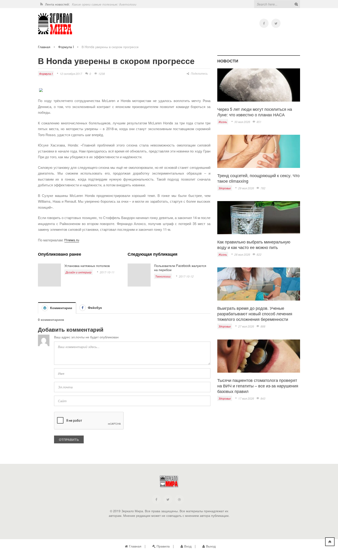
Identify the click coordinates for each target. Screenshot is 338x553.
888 (263, 326)
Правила (163, 546)
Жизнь (222, 122)
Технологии (163, 276)
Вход (188, 546)
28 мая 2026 (242, 254)
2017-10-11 (107, 272)
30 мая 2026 (242, 122)
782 (263, 188)
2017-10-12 (186, 276)
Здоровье (224, 188)
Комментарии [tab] (60, 307)
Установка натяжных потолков (87, 265)
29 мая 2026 (246, 188)
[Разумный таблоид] (55, 24)
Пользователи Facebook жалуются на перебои (180, 267)
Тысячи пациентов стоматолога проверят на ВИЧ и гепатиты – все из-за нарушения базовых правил (257, 385)
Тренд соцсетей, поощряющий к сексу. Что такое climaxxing (258, 178)
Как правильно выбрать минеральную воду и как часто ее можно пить (253, 244)
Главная (44, 46)
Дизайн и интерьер (79, 272)
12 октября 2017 (71, 74)
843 (263, 398)
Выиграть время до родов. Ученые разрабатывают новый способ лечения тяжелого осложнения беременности (254, 313)
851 (259, 122)
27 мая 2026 (246, 326)
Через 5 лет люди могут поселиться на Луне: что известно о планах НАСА (254, 111)
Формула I (66, 46)
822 (259, 254)
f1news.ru (71, 239)
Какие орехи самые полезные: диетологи (104, 4)
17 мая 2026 (246, 398)
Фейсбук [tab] (94, 307)
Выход (211, 546)
